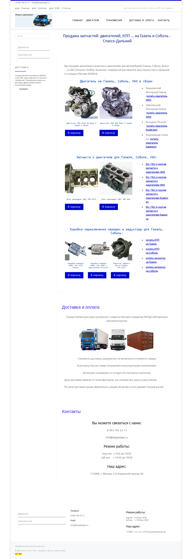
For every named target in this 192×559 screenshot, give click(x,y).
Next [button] (130, 109)
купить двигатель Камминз (152, 142)
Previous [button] (67, 109)
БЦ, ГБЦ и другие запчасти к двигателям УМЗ (156, 181)
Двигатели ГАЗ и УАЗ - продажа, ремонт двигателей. (41, 551)
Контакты (71, 411)
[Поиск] (46, 36)
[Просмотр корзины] (175, 20)
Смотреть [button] (23, 89)
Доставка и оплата (80, 307)
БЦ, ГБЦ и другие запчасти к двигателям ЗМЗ (156, 168)
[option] (81, 111)
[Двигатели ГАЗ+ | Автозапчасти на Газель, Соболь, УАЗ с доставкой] (33, 19)
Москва (138, 532)
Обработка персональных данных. (30, 546)
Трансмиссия (25, 55)
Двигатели (23, 47)
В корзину (74, 132)
